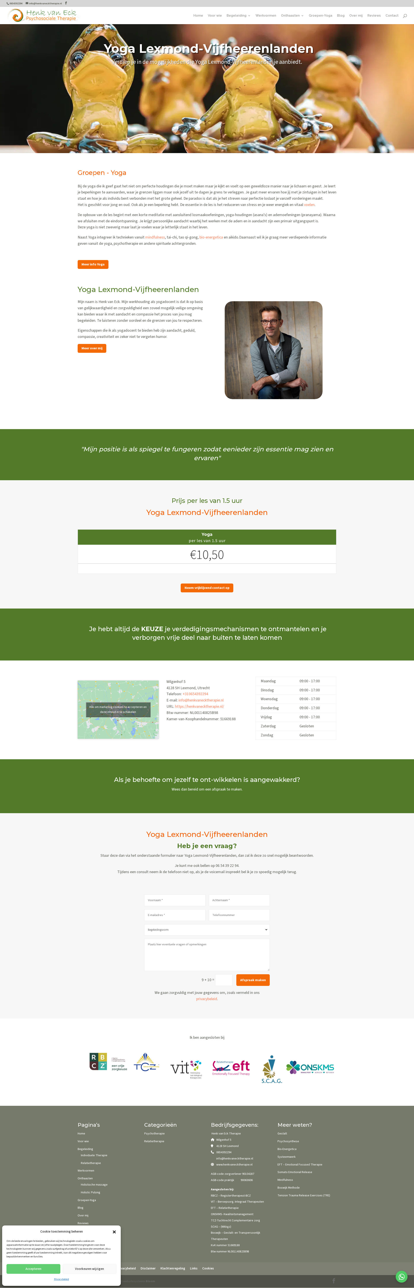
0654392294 (223, 1152)
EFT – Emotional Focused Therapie (300, 1164)
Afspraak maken (253, 980)
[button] (114, 1232)
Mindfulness (285, 1180)
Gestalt (282, 1133)
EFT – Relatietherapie (225, 1208)
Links (194, 1268)
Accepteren (33, 1269)
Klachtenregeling (172, 1268)
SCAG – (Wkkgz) (221, 1227)
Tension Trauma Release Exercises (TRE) (304, 1195)
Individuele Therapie (94, 1155)
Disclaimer (148, 1268)
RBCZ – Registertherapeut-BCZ (231, 1196)
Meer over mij (92, 348)
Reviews (374, 15)
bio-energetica (211, 237)
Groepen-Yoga (320, 15)
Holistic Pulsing (90, 1192)
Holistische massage (94, 1185)
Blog (341, 15)
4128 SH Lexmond (227, 1146)
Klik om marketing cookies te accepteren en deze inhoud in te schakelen (118, 709)
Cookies (208, 1268)
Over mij (356, 15)
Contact (392, 15)
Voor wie (215, 15)
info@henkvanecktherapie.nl (201, 700)
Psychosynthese (288, 1141)
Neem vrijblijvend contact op (207, 587)
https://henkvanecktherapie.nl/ (199, 706)
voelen (309, 204)
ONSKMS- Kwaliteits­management (232, 1214)
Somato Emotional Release (295, 1172)
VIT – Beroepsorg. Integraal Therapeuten (238, 1202)
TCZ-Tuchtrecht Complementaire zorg (235, 1220)
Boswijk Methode (289, 1188)
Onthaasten (290, 15)
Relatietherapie (91, 1163)
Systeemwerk (287, 1157)
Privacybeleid (61, 1279)
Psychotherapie (154, 1133)
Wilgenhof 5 (223, 1140)
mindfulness (155, 237)
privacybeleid (206, 999)
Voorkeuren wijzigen (89, 1269)
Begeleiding (236, 15)
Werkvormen (266, 15)
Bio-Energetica (287, 1149)
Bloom (150, 1281)
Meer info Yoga (93, 264)
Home (198, 15)
